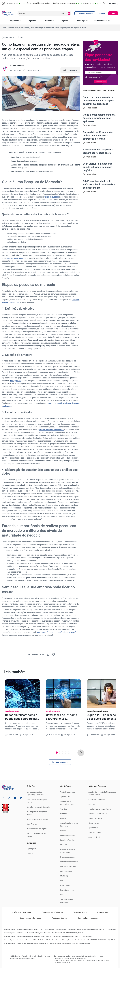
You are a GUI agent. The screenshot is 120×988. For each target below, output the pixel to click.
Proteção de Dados (67, 890)
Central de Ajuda (80, 912)
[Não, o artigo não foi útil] (53, 654)
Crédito (63, 818)
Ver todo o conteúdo (67, 792)
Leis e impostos (66, 871)
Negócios (64, 21)
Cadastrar (101, 13)
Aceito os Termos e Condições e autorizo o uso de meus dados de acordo (100, 76)
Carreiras (63, 809)
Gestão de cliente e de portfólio (38, 819)
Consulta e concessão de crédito (38, 807)
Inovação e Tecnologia (68, 866)
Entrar (113, 13)
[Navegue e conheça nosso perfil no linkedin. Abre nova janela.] (21, 798)
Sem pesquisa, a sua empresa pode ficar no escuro (31, 171)
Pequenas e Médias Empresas (37, 829)
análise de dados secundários (51, 430)
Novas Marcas (93, 823)
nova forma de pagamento (17, 258)
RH (61, 895)
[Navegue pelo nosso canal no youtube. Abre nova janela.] (15, 798)
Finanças (63, 845)
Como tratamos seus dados (89, 918)
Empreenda (14, 21)
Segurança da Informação (30, 918)
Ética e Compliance (95, 818)
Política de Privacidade (21, 912)
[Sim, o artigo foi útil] (48, 654)
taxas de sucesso (52, 197)
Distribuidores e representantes (99, 809)
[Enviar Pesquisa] (69, 13)
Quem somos (93, 828)
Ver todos (112, 3)
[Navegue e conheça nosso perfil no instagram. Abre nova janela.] (9, 798)
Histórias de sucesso (67, 857)
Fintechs (30, 853)
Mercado (48, 21)
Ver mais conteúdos (60, 762)
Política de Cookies (59, 918)
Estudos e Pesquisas (67, 840)
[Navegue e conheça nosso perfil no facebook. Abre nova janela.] (3, 798)
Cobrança (64, 814)
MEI (61, 881)
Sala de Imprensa (94, 832)
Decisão (63, 831)
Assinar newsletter (86, 13)
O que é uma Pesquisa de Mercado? (25, 157)
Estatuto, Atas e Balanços (52, 912)
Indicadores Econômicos (69, 862)
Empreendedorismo (67, 835)
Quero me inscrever (100, 81)
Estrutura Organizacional (97, 814)
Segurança (32, 21)
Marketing (64, 876)
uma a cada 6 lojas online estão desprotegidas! (56, 632)
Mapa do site (102, 912)
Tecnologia (81, 21)
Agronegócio (31, 849)
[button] (80, 752)
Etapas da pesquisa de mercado (24, 161)
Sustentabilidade (100, 21)
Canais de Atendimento (96, 799)
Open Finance (32, 824)
